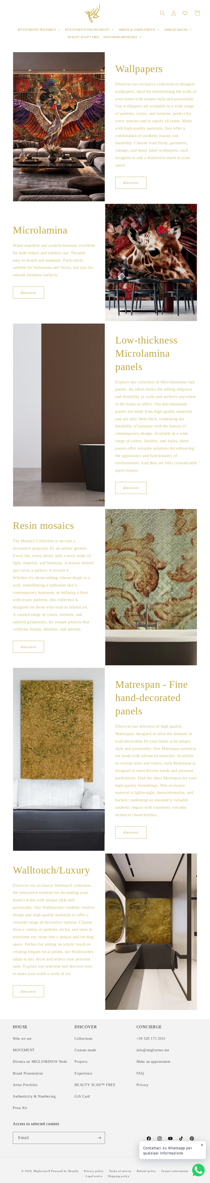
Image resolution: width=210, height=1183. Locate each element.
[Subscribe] (99, 1138)
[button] (162, 13)
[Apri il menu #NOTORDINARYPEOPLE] (140, 37)
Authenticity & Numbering (34, 1096)
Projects (81, 1062)
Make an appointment (153, 1062)
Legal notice (94, 1176)
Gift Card (82, 1096)
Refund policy (146, 1171)
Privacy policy (94, 1171)
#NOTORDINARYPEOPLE (120, 37)
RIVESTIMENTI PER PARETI (37, 29)
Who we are (22, 1039)
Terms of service (120, 1171)
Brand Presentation (28, 1073)
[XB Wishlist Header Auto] (185, 13)
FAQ (140, 1073)
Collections (83, 1039)
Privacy (142, 1085)
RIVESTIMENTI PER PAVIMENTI (87, 29)
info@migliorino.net (152, 1050)
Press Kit (20, 1108)
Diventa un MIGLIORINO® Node (40, 1062)
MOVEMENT (24, 1050)
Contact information (174, 1171)
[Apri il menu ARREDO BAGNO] (190, 30)
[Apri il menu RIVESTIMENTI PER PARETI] (59, 30)
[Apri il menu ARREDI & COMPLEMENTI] (158, 30)
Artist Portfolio (25, 1085)
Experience (83, 1073)
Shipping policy (119, 1176)
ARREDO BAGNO (175, 29)
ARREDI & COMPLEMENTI (137, 29)
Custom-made (85, 1050)
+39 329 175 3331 (151, 1039)
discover (131, 183)
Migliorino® (42, 1171)
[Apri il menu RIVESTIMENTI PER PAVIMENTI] (112, 30)
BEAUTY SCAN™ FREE (83, 37)
